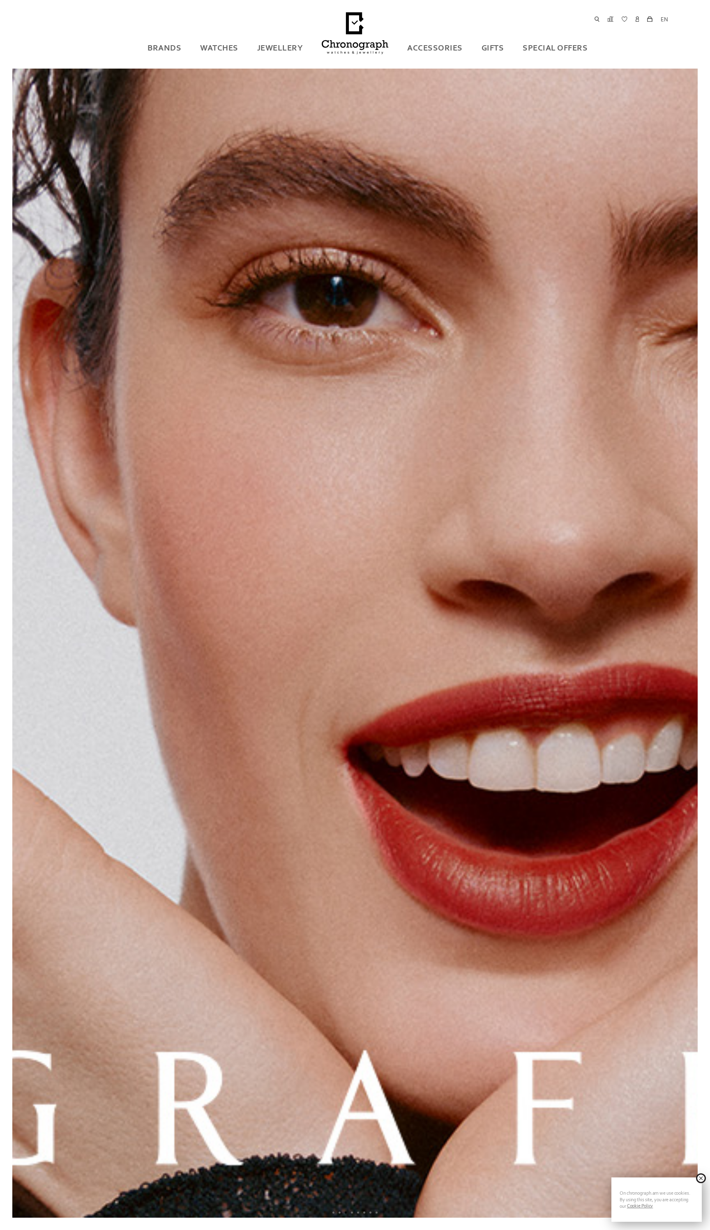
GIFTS (493, 48)
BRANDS (164, 48)
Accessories (435, 48)
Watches (219, 48)
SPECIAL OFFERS (555, 48)
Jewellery (280, 48)
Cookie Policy (640, 1206)
